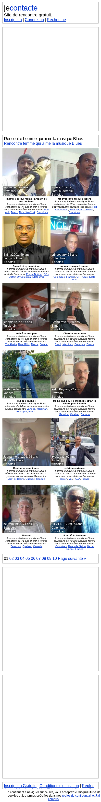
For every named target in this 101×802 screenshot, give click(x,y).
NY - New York (27, 212)
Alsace (34, 344)
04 (22, 558)
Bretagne (80, 344)
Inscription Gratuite (20, 786)
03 (17, 558)
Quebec (74, 414)
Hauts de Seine (77, 546)
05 (27, 558)
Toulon (63, 479)
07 (38, 558)
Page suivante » (72, 558)
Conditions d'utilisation (59, 786)
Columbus (59, 276)
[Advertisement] (50, 79)
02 (11, 558)
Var (70, 479)
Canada (85, 414)
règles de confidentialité (78, 795)
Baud (58, 344)
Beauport (16, 546)
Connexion (34, 20)
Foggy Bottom (34, 274)
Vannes (31, 408)
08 (44, 558)
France (44, 344)
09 (49, 558)
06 (33, 558)
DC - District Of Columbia (29, 275)
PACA (77, 479)
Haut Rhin (23, 344)
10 (54, 558)
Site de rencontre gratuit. (28, 14)
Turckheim (11, 344)
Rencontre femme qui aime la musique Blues (43, 143)
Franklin (70, 276)
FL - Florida (86, 209)
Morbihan (68, 344)
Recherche (56, 20)
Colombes (61, 546)
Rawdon (64, 414)
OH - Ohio (82, 276)
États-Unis (42, 212)
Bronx (14, 212)
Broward (74, 209)
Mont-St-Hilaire (16, 479)
